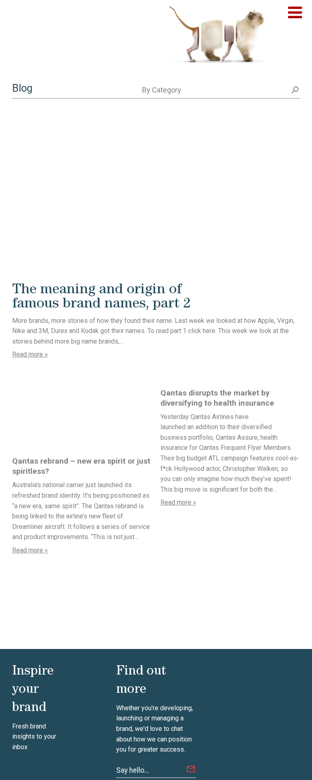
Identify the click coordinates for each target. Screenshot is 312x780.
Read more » (30, 354)
